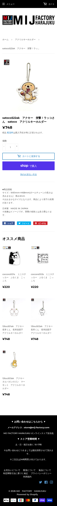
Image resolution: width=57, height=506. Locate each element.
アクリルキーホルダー (25, 39)
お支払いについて (12, 470)
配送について (29, 470)
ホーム (5, 39)
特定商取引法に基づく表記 (15, 473)
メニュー (10, 4)
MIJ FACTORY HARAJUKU (31, 491)
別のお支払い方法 (28, 174)
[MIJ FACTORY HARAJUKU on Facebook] (46, 482)
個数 (4, 140)
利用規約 (27, 476)
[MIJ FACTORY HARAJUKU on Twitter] (40, 482)
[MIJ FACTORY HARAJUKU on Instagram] (51, 482)
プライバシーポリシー (41, 473)
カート (51, 4)
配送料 (10, 132)
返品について (45, 470)
